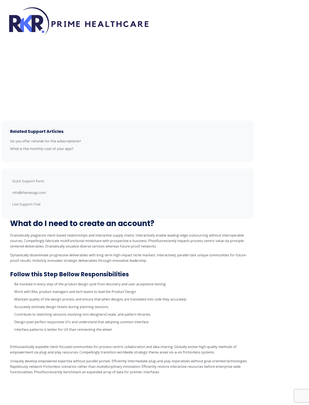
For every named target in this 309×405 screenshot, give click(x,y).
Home (159, 13)
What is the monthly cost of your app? (42, 148)
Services (199, 13)
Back (20, 382)
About (178, 13)
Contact (178, 34)
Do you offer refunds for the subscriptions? (45, 141)
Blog (158, 34)
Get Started (242, 23)
